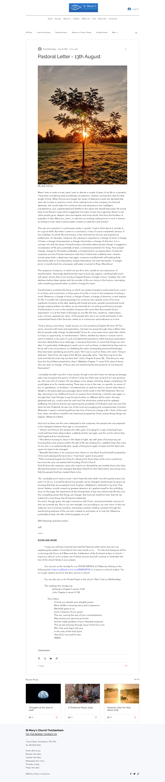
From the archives (43, 32)
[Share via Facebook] (39, 658)
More (114, 32)
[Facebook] (131, 774)
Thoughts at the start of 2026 (41, 708)
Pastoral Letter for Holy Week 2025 (119, 708)
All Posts (29, 32)
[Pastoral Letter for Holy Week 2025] (121, 693)
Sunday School (101, 32)
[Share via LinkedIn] (51, 658)
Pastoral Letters (61, 32)
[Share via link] (57, 658)
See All (136, 679)
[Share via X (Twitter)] (45, 658)
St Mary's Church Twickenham (44, 730)
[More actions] (125, 49)
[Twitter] (134, 774)
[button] (136, 32)
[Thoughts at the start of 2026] (43, 693)
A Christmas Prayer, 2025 (80, 707)
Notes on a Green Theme (81, 32)
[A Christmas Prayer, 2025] (82, 693)
